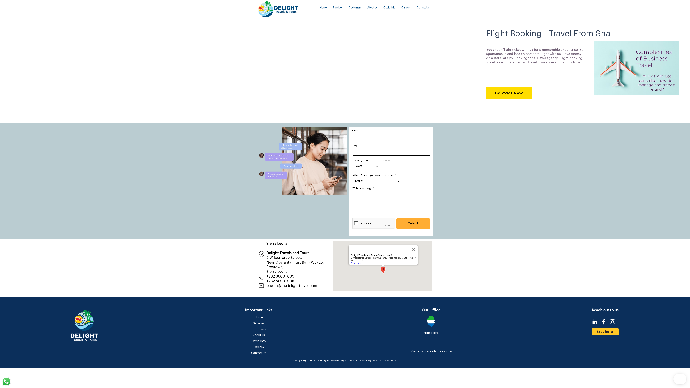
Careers (259, 347)
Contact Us (258, 353)
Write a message (362, 188)
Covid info (259, 341)
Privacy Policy (417, 351)
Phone (386, 161)
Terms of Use (445, 351)
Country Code (361, 161)
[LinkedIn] (594, 321)
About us (258, 335)
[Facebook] (603, 321)
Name (354, 131)
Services (258, 323)
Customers (258, 329)
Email (356, 146)
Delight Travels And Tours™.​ (353, 361)
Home (259, 317)
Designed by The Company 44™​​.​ (381, 361)
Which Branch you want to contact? (374, 175)
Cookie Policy (431, 351)
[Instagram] (612, 321)
